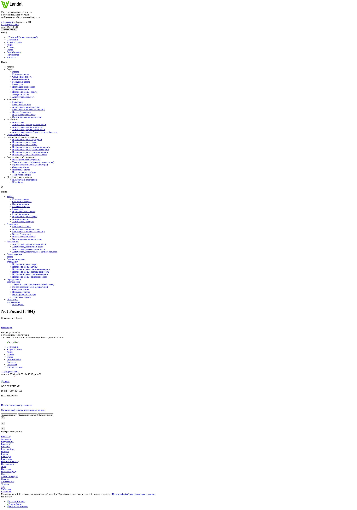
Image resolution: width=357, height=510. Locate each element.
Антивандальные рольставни (26, 116)
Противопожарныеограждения (16, 286)
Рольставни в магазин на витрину (28, 119)
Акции (10, 47)
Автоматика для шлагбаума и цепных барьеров (34, 144)
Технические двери (21, 191)
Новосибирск (7, 506)
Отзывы (10, 50)
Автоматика (18, 133)
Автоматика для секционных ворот (29, 136)
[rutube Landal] (8, 414)
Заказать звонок (9, 32)
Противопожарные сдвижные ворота (30, 166)
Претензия (12, 399)
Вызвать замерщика (27, 453)
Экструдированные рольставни (27, 127)
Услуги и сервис (14, 45)
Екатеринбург (7, 489)
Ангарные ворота (20, 102)
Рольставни (17, 111)
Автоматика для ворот (23, 105)
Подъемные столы (21, 186)
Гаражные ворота (20, 80)
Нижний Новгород (10, 503)
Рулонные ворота (20, 97)
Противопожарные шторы (24, 158)
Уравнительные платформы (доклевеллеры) (33, 177)
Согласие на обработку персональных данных (23, 447)
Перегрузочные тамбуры (24, 189)
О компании (12, 42)
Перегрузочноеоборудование (14, 308)
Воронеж (5, 486)
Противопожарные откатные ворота (29, 169)
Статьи (10, 53)
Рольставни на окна (21, 113)
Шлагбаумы (18, 200)
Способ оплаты (14, 56)
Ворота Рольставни (21, 122)
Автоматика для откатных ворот (27, 138)
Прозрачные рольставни (23, 124)
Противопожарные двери (24, 155)
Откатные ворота (20, 85)
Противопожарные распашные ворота (30, 164)
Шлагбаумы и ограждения (24, 197)
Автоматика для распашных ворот (28, 141)
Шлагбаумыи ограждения (13, 331)
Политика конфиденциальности (16, 442)
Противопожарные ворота (24, 99)
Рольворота (17, 91)
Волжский (6, 484)
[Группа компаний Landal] (11, 7)
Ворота (15, 77)
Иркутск (5, 492)
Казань (4, 495)
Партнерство (13, 59)
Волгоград (6, 475)
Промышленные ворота (23, 94)
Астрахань (6, 478)
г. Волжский (7, 23)
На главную (6, 359)
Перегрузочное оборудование (26, 175)
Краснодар (6, 498)
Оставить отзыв (45, 453)
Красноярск (6, 500)
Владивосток (7, 481)
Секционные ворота (22, 83)
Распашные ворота (21, 88)
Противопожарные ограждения (27, 152)
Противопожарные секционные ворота (31, 161)
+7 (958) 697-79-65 (10, 26)
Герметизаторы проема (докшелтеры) (30, 180)
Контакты (11, 61)
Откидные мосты (20, 183)
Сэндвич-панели (15, 402)
